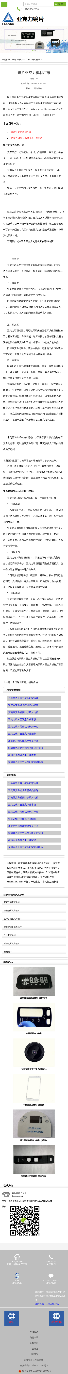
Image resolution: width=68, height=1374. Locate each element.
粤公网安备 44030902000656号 (37, 1371)
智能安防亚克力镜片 (13, 927)
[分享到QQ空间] (9, 1292)
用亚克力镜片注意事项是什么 (23, 826)
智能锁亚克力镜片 (12, 910)
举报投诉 (34, 1332)
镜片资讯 (36, 59)
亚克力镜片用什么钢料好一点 (23, 812)
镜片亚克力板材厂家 (21, 132)
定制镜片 (8, 952)
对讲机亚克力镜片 (12, 943)
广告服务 (34, 1348)
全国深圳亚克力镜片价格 (25, 682)
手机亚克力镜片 (11, 935)
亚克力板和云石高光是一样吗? (26, 138)
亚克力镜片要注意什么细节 (22, 819)
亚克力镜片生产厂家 (21, 59)
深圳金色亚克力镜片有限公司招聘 (25, 833)
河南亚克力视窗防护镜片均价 (23, 797)
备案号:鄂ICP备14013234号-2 (34, 1365)
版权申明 (34, 1343)
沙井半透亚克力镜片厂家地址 (23, 783)
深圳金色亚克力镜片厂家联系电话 (25, 847)
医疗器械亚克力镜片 (13, 919)
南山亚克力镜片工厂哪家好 (22, 840)
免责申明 (34, 1337)
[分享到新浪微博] (13, 1292)
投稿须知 (34, 1354)
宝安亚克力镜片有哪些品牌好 (23, 790)
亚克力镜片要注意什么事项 (22, 804)
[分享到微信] (18, 1292)
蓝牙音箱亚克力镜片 (13, 902)
